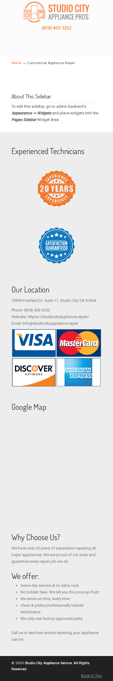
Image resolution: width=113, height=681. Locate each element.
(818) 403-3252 (56, 28)
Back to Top (91, 675)
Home (16, 63)
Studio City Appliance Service (56, 12)
